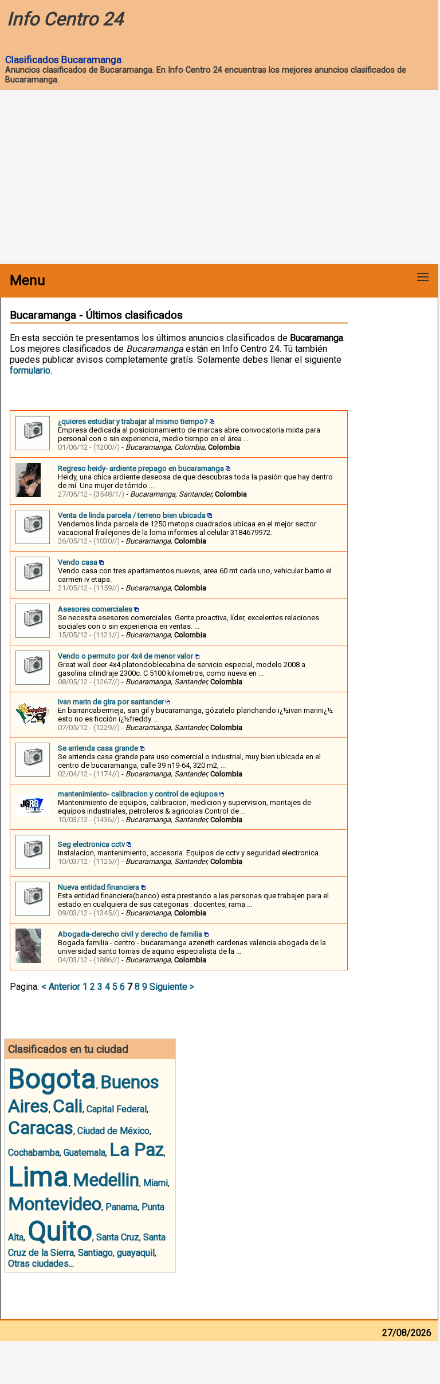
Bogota (52, 1078)
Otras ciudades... (41, 1263)
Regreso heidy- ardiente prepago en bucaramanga (141, 468)
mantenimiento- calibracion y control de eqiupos (138, 794)
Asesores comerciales (95, 609)
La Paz (136, 1149)
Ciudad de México (113, 1130)
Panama (121, 1206)
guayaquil (136, 1252)
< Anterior (60, 986)
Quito (60, 1231)
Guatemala (84, 1152)
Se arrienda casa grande (98, 748)
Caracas (40, 1128)
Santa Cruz (117, 1237)
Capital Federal (117, 1109)
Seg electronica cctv (91, 844)
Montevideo (54, 1204)
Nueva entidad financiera (98, 887)
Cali (67, 1106)
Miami (155, 1182)
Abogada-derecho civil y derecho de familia (130, 934)
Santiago (95, 1252)
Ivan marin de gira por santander (111, 701)
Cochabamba (34, 1152)
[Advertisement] (219, 178)
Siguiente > (172, 986)
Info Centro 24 (65, 19)
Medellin (106, 1180)
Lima (38, 1176)
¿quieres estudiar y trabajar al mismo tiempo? (133, 421)
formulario (30, 370)
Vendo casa (77, 562)
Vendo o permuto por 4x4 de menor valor (125, 656)
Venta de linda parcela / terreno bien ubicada (132, 515)
